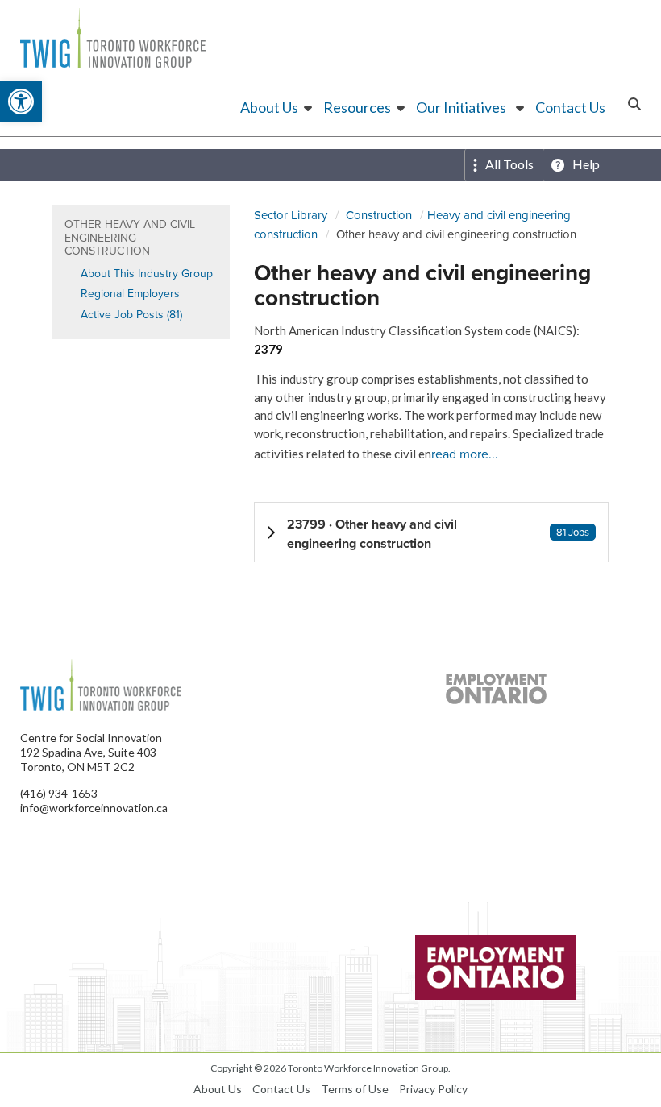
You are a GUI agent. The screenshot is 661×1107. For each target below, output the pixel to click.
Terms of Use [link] (355, 1089)
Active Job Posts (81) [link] (131, 314)
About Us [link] (269, 107)
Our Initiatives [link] (461, 107)
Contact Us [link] (570, 107)
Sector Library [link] (290, 214)
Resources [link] (357, 107)
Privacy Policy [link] (433, 1089)
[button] (431, 532)
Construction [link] (379, 214)
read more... (464, 453)
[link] (21, 101)
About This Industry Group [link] (147, 273)
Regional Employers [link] (130, 293)
